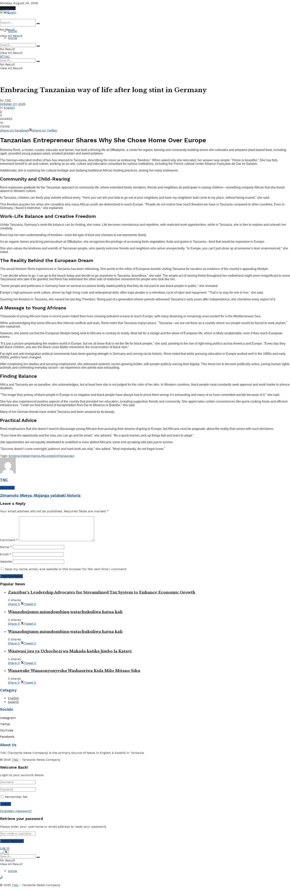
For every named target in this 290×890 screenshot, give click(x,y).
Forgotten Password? (16, 811)
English (9, 108)
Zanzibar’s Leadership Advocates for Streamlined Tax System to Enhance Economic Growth (101, 592)
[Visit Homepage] (5, 12)
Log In (4, 848)
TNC (8, 100)
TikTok (5, 724)
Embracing (17, 456)
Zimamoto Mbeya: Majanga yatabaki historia (40, 495)
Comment (9, 540)
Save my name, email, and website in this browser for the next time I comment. (66, 569)
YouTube (6, 730)
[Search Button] (38, 23)
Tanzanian (66, 456)
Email (5, 554)
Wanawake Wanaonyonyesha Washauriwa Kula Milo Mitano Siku (74, 670)
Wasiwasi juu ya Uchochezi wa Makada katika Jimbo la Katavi (70, 651)
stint (55, 456)
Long (48, 456)
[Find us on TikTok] (1, 878)
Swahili (13, 702)
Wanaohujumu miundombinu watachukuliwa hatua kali (65, 612)
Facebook (7, 736)
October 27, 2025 (12, 104)
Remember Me (16, 797)
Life (42, 456)
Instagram (8, 8)
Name (6, 547)
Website (6, 561)
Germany (32, 456)
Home (12, 31)
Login (12, 12)
